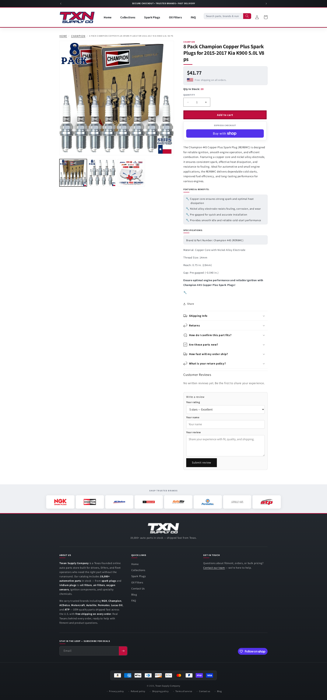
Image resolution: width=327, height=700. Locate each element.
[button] (225, 316)
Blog (134, 594)
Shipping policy (160, 691)
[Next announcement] (266, 3)
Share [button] (190, 303)
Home (63, 36)
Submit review (201, 462)
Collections (138, 570)
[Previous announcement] (61, 3)
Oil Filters (137, 582)
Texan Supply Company (167, 685)
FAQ (133, 600)
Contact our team (214, 567)
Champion (78, 36)
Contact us (204, 691)
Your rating (193, 402)
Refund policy (138, 691)
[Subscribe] (123, 650)
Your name (192, 417)
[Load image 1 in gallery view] (73, 173)
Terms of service (183, 691)
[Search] (247, 16)
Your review (193, 432)
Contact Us (138, 588)
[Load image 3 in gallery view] (131, 173)
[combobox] (223, 16)
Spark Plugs (138, 576)
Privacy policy (116, 691)
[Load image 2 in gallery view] (102, 173)
